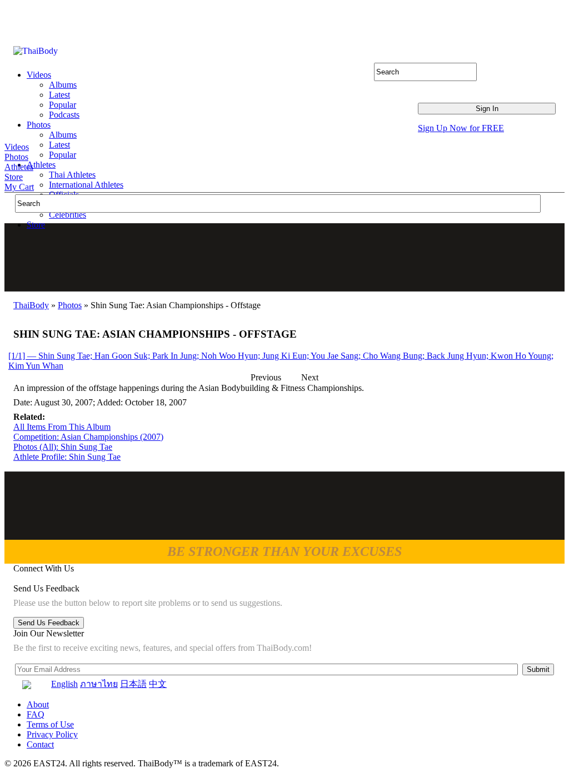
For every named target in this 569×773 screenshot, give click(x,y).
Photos (16, 157)
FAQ (35, 714)
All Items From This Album (62, 426)
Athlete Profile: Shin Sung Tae (67, 456)
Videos (16, 147)
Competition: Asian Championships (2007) (88, 436)
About (38, 704)
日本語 (133, 684)
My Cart (19, 187)
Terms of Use (50, 724)
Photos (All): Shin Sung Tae (62, 446)
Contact (40, 744)
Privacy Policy (52, 734)
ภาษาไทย (99, 684)
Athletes (18, 167)
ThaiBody (31, 305)
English (64, 684)
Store (13, 177)
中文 (158, 684)
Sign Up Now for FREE (461, 128)
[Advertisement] (285, 257)
